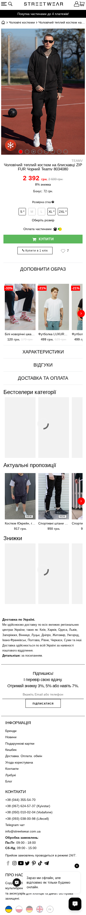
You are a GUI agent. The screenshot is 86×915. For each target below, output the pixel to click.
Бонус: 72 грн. (43, 191)
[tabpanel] (43, 310)
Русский (50, 909)
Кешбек (11, 750)
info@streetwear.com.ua (23, 831)
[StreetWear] (43, 4)
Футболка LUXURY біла (53, 334)
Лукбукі (10, 775)
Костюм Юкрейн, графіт (20, 523)
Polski (19, 909)
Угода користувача (19, 762)
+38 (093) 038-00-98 (20, 818)
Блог (8, 781)
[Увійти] (76, 4)
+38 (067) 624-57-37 (20, 806)
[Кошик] (82, 4)
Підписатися (43, 703)
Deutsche (29, 909)
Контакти (12, 768)
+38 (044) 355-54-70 (20, 800)
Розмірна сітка (42, 202)
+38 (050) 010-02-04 (20, 812)
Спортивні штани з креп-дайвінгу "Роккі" (53, 523)
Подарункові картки (19, 743)
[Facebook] (8, 863)
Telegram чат (15, 825)
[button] (63, 251)
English (39, 909)
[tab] (43, 351)
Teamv (77, 161)
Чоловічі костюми (22, 22)
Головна (3, 22)
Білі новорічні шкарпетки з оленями (20, 334)
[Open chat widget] (75, 903)
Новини (11, 737)
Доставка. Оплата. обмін (23, 756)
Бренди (11, 731)
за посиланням (31, 655)
